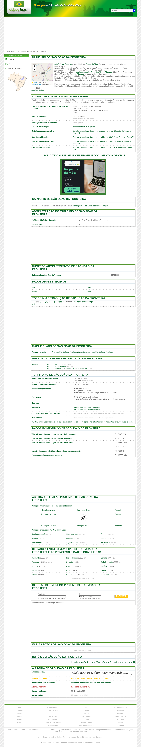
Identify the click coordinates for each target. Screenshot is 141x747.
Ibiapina (69, 538)
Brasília (104, 558)
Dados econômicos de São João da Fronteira (66, 428)
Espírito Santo (53, 710)
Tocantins (120, 725)
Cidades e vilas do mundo (93, 737)
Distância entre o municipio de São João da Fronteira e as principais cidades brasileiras (66, 550)
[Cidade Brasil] (18, 11)
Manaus (35, 566)
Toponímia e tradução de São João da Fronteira (68, 298)
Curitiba (69, 566)
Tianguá (108, 72)
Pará (86, 707)
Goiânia (104, 566)
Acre (19, 707)
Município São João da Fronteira (36, 51)
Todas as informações (15, 68)
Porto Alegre (71, 575)
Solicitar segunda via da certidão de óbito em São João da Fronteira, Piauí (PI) (103, 137)
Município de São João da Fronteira (59, 57)
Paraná (86, 713)
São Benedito (37, 542)
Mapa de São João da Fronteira (64, 352)
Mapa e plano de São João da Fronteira (62, 346)
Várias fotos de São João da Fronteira (62, 644)
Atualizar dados (38, 90)
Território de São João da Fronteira (60, 374)
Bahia (19, 719)
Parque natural (37, 418)
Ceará (19, 723)
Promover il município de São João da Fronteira (91, 683)
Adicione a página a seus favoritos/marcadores (90, 678)
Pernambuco (87, 716)
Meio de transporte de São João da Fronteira (67, 358)
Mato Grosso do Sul (53, 722)
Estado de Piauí (20, 51)
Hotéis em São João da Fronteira (57, 656)
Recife (34, 570)
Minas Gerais (53, 725)
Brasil (89, 287)
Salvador (69, 562)
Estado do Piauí (92, 64)
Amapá (19, 713)
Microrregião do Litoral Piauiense (87, 409)
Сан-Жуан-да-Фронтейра (83, 302)
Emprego (11, 59)
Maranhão (53, 716)
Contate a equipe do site (72, 737)
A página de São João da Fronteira (58, 668)
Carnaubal (118, 526)
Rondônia (120, 710)
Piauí (89, 292)
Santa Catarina (120, 716)
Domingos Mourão (82, 72)
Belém (68, 570)
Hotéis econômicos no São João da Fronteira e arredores (101, 662)
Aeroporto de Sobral (55, 364)
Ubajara (35, 538)
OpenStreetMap (37, 84)
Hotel (10, 64)
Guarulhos (105, 575)
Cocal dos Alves (97, 72)
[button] (34, 66)
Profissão (41, 594)
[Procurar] (134, 10)
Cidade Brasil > (11, 51)
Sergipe (120, 722)
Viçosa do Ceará (72, 542)
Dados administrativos (49, 281)
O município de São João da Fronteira (60, 96)
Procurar (121, 596)
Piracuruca (105, 542)
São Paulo (36, 558)
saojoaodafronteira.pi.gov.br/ (84, 127)
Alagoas (19, 710)
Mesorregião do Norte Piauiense (87, 407)
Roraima (120, 713)
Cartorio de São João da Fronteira (59, 198)
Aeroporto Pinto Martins (56, 366)
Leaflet (35, 82)
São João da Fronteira (63, 64)
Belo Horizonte (107, 562)
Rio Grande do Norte (87, 725)
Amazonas (19, 716)
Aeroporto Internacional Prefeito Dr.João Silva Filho (67, 368)
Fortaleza (35, 562)
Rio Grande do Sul (120, 707)
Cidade (81, 594)
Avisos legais (43, 737)
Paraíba (87, 710)
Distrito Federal (53, 707)
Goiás (53, 713)
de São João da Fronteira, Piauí (57, 5)
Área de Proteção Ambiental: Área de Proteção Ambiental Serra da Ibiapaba (103, 422)
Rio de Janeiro (72, 558)
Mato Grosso (53, 719)
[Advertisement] (70, 33)
